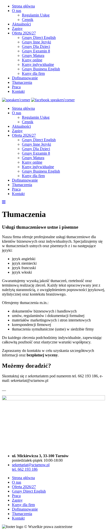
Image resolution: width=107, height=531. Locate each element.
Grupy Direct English (39, 37)
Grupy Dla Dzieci (36, 46)
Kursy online (32, 60)
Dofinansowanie (25, 78)
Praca (16, 87)
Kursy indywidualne (38, 64)
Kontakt (18, 91)
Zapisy (17, 28)
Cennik (27, 19)
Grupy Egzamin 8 (36, 51)
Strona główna (23, 6)
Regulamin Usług (36, 15)
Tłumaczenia (22, 82)
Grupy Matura (33, 55)
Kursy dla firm (33, 73)
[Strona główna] (16, 100)
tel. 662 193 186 (25, 469)
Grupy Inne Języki (36, 42)
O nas (16, 10)
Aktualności (21, 24)
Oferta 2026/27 (24, 33)
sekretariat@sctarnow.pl (31, 465)
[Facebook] (53, 100)
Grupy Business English (41, 69)
